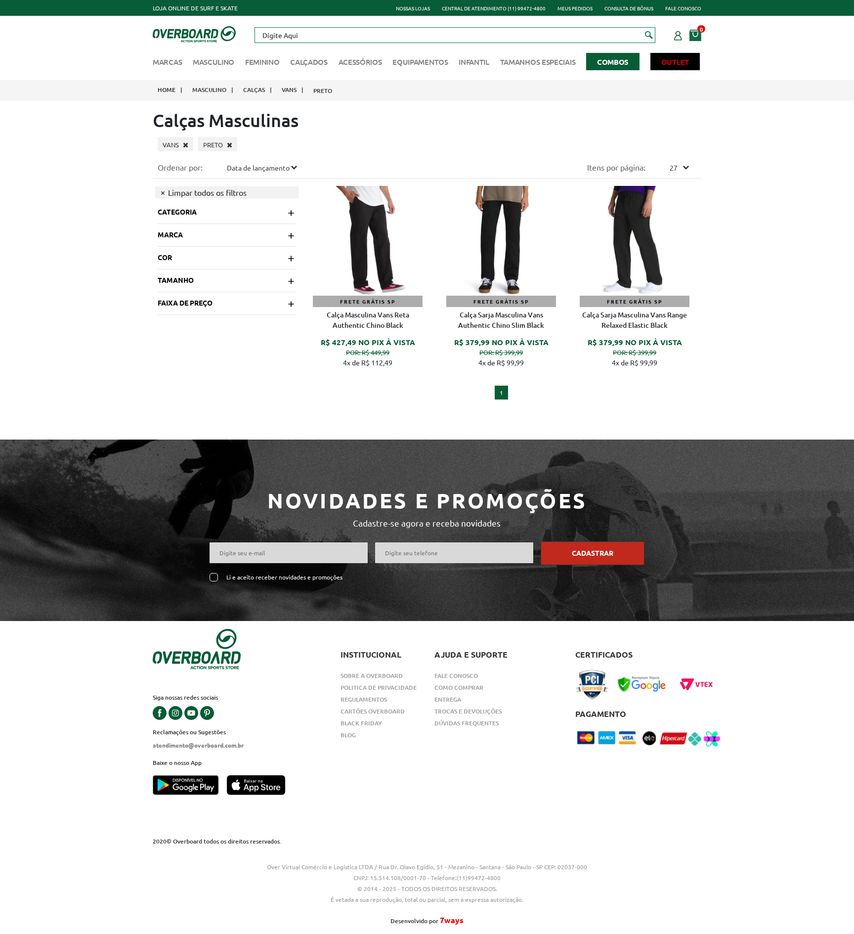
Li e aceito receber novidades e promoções (284, 577)
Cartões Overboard (373, 711)
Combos (613, 62)
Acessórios (360, 62)
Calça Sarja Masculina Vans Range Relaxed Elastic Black (634, 320)
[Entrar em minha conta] (678, 34)
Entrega (447, 699)
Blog (348, 735)
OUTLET (675, 62)
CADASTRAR (592, 552)
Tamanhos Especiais (538, 62)
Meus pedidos (575, 8)
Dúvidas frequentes (466, 723)
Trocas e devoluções (468, 711)
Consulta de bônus (628, 8)
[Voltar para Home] (194, 33)
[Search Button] (649, 35)
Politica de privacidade (379, 687)
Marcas (167, 62)
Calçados (309, 62)
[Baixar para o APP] (190, 786)
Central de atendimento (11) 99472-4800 (494, 8)
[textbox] (455, 35)
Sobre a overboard (372, 675)
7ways (452, 920)
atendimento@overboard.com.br (198, 745)
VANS (289, 90)
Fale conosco (683, 8)
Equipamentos (420, 62)
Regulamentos (364, 699)
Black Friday (361, 723)
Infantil (474, 62)
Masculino (213, 62)
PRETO (322, 91)
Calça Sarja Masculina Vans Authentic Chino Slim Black (501, 320)
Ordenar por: (180, 167)
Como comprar (458, 687)
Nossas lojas (413, 8)
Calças (254, 90)
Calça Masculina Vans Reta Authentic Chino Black (368, 320)
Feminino (262, 62)
